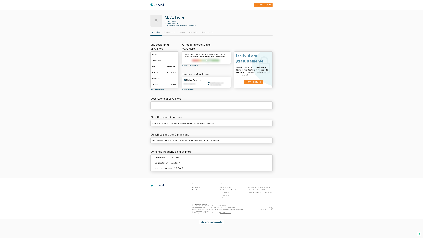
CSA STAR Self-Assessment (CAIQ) (259, 187)
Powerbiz (195, 190)
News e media (207, 32)
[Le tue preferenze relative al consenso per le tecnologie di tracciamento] (419, 234)
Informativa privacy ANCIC (256, 190)
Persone (181, 32)
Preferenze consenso (227, 198)
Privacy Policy (224, 195)
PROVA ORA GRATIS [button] (263, 5)
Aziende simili (169, 32)
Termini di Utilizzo (225, 187)
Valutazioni (193, 32)
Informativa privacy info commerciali (260, 192)
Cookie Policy (224, 192)
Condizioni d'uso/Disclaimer (229, 190)
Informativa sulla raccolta (211, 222)
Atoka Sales (196, 187)
